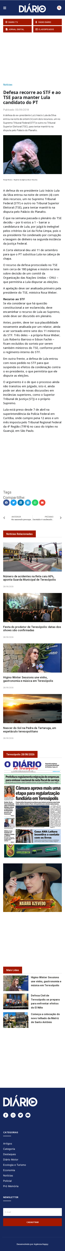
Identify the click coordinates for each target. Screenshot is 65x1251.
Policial (7, 1180)
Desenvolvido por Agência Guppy (32, 1244)
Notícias (7, 84)
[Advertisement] (34, 56)
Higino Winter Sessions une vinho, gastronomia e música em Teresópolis (28, 679)
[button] (59, 8)
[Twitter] (20, 1115)
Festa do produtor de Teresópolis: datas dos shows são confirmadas (32, 628)
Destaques (9, 1154)
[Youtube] (27, 1115)
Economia (9, 1170)
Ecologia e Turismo (14, 1164)
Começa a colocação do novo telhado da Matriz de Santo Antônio (45, 1018)
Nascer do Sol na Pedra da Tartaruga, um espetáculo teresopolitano (29, 729)
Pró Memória (10, 1186)
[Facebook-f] (5, 1115)
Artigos (7, 1143)
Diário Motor (10, 1159)
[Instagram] (13, 1115)
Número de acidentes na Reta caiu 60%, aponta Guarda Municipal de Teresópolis (29, 578)
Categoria (9, 1148)
